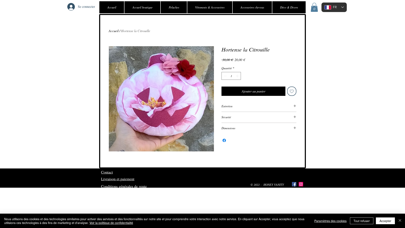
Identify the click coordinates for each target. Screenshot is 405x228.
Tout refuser (362, 221)
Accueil (114, 30)
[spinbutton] (231, 76)
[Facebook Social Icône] (294, 184)
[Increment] (237, 76)
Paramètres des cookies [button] (330, 221)
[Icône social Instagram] (301, 184)
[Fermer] (399, 221)
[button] (314, 7)
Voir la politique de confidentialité (111, 223)
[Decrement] (224, 76)
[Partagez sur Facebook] (224, 140)
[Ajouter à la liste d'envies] (291, 91)
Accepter (385, 221)
